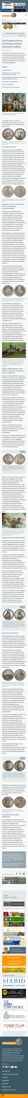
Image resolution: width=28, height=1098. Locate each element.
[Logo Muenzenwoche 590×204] (9, 15)
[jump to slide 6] (14, 28)
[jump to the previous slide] (4, 26)
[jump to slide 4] (12, 28)
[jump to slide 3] (10, 28)
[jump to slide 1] (7, 28)
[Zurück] (21, 452)
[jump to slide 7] (16, 28)
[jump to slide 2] (9, 28)
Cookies (5, 1083)
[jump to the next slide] (23, 26)
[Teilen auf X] (20, 875)
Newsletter (6, 1087)
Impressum (6, 1071)
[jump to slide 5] (13, 28)
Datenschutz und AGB (10, 1074)
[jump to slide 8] (17, 28)
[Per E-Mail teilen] (23, 875)
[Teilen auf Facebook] (16, 875)
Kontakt (5, 1077)
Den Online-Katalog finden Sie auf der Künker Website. (13, 864)
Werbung (5, 1080)
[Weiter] (24, 452)
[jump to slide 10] (20, 28)
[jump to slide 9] (19, 28)
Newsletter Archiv (9, 1090)
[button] (2, 1095)
